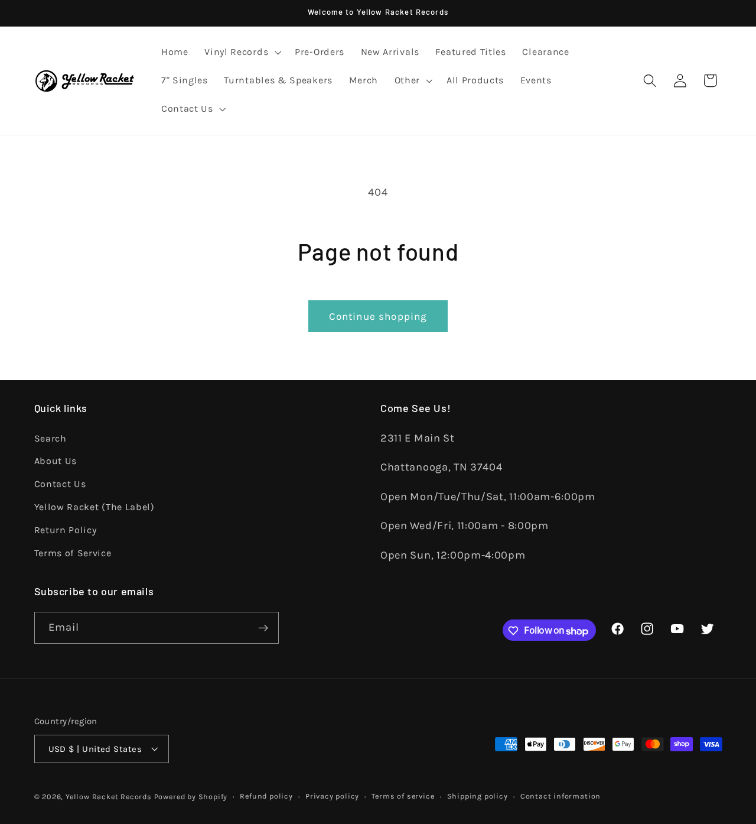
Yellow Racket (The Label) (94, 506)
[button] (241, 52)
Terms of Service (73, 552)
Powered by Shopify (191, 796)
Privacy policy (332, 795)
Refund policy (266, 795)
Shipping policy (477, 795)
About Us (55, 460)
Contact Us (60, 483)
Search (50, 437)
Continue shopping (378, 316)
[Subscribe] (263, 628)
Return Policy (65, 529)
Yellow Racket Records (109, 796)
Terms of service (403, 795)
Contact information (560, 795)
